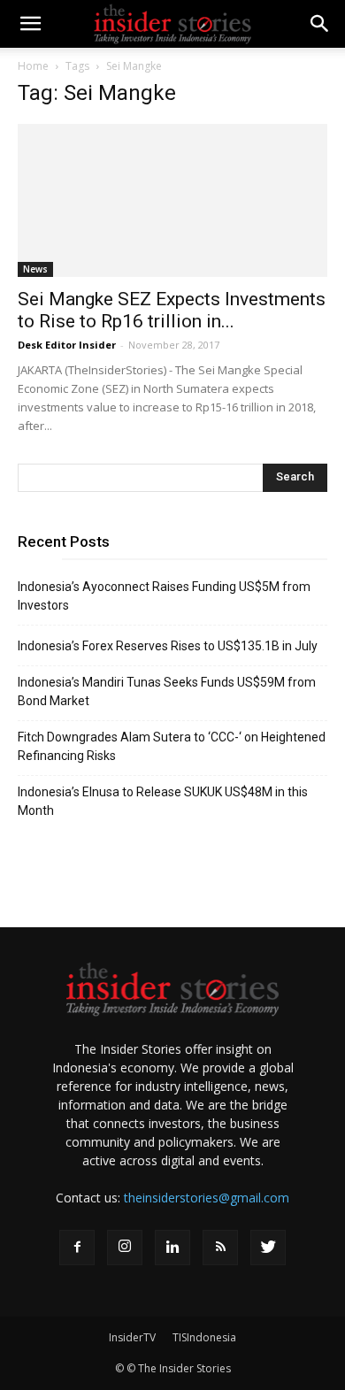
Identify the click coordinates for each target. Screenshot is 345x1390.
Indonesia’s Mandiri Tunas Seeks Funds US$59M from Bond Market (167, 691)
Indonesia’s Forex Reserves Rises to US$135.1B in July (168, 646)
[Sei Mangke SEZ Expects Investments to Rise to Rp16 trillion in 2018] (172, 200)
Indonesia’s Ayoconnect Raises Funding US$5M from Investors (164, 596)
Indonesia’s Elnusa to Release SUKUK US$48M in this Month (163, 801)
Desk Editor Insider (67, 344)
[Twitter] (268, 1247)
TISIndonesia (204, 1337)
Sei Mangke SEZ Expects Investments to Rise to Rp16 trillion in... (172, 310)
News (35, 269)
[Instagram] (124, 1247)
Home (33, 65)
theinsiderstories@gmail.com (206, 1197)
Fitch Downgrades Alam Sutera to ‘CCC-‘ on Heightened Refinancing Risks (172, 746)
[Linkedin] (172, 1247)
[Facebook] (77, 1247)
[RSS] (220, 1247)
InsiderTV (132, 1337)
